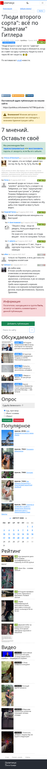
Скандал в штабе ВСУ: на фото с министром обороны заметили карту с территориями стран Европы (17, 509)
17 (4, 538)
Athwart (7, 265)
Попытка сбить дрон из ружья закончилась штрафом (23, 368)
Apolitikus (23, 40)
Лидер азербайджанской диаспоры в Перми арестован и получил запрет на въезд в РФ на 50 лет (23, 606)
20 (18, 538)
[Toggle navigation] (42, 3)
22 (28, 538)
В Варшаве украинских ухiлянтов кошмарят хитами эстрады (22, 712)
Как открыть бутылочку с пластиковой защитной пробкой (23, 484)
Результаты (18, 420)
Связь (27, 757)
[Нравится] (38, 42)
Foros (6, 180)
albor (6, 254)
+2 (41, 158)
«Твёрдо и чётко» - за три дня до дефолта (22, 377)
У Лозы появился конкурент (22, 663)
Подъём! (29, 472)
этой (19, 60)
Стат (7, 757)
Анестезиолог (15, 222)
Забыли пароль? (26, 9)
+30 (41, 42)
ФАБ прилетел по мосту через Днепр (24, 433)
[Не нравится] (44, 42)
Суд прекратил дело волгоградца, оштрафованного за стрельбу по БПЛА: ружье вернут (17, 560)
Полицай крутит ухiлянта (21, 687)
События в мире (9, 43)
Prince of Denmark (11, 158)
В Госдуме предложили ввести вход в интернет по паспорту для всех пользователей (24, 345)
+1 (41, 212)
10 (4, 534)
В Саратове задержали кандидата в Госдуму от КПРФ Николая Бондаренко (23, 357)
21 (23, 538)
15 (28, 534)
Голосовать (7, 420)
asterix (12, 241)
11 (9, 534)
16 (32, 534)
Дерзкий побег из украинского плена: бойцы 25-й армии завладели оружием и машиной (22, 628)
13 (18, 534)
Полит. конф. (17, 757)
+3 (41, 241)
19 (14, 538)
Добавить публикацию (18, 323)
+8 (41, 180)
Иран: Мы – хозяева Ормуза (23, 569)
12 (14, 534)
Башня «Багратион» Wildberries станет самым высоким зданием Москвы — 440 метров (23, 388)
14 (23, 534)
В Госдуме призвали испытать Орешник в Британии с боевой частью (23, 594)
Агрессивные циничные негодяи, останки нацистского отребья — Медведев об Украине (16, 655)
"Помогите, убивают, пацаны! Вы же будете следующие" (23, 734)
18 (9, 538)
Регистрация (7, 9)
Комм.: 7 (42, 40)
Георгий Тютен (10, 212)
